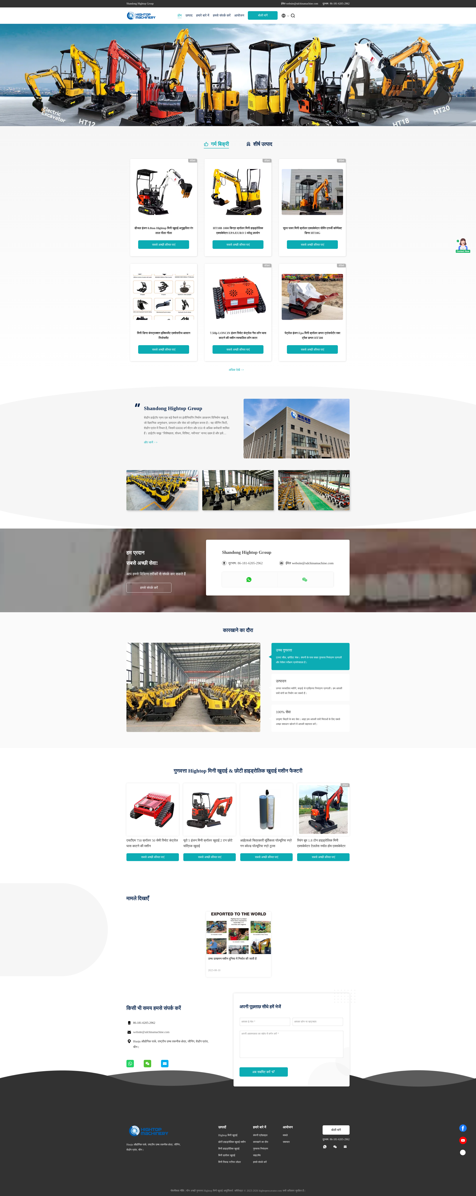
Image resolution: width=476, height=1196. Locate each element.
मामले (285, 1135)
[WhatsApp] (135, 1066)
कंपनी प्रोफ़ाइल (260, 1135)
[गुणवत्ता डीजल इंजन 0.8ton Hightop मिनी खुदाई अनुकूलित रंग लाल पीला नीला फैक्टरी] (163, 192)
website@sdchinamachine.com (151, 1032)
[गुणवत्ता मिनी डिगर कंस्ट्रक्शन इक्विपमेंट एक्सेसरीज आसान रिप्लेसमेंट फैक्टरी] (163, 297)
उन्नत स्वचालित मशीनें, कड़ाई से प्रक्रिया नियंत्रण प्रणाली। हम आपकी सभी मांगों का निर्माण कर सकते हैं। (309, 691)
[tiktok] (463, 1152)
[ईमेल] (169, 1066)
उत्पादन (281, 681)
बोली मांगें (263, 15)
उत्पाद (188, 15)
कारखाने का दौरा (260, 1142)
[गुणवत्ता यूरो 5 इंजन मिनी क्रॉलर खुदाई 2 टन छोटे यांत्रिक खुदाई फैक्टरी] (209, 809)
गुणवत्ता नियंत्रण (260, 1148)
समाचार (286, 1142)
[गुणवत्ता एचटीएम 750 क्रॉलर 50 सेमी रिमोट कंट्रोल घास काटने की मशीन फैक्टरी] (152, 809)
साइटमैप (257, 1155)
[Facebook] (463, 1128)
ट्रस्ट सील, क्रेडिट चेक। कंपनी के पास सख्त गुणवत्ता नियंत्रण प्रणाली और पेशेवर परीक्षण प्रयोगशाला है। (309, 660)
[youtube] (463, 1140)
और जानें (150, 442)
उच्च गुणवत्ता (284, 650)
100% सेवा (283, 712)
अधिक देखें (236, 369)
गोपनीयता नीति (177, 1190)
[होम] (141, 15)
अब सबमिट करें (261, 1072)
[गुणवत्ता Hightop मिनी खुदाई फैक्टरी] (238, 125)
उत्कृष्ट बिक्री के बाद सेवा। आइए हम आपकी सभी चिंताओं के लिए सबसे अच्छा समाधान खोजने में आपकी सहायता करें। (308, 721)
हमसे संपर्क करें (222, 15)
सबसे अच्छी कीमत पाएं (163, 244)
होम (180, 15)
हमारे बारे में (202, 15)
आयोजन (239, 15)
